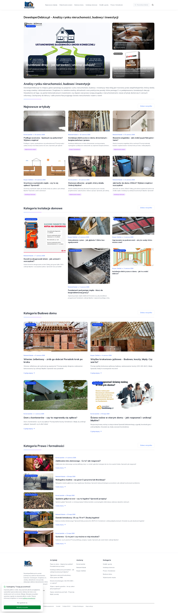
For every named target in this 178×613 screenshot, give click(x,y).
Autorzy (79, 560)
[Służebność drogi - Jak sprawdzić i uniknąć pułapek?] (67, 50)
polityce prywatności (29, 598)
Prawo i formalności (117, 5)
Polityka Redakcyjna (78, 606)
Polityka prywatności (48, 606)
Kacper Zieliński (28, 180)
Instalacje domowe (91, 5)
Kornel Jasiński (28, 134)
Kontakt (58, 606)
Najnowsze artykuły (51, 5)
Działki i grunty (103, 5)
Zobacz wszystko (146, 106)
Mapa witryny (89, 606)
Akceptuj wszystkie (22, 607)
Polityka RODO (66, 606)
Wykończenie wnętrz (65, 5)
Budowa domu (79, 5)
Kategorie (107, 560)
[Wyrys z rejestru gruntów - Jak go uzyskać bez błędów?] (133, 36)
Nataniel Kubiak (73, 134)
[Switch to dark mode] (152, 5)
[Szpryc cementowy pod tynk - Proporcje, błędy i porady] (133, 64)
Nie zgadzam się (22, 603)
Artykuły (53, 560)
